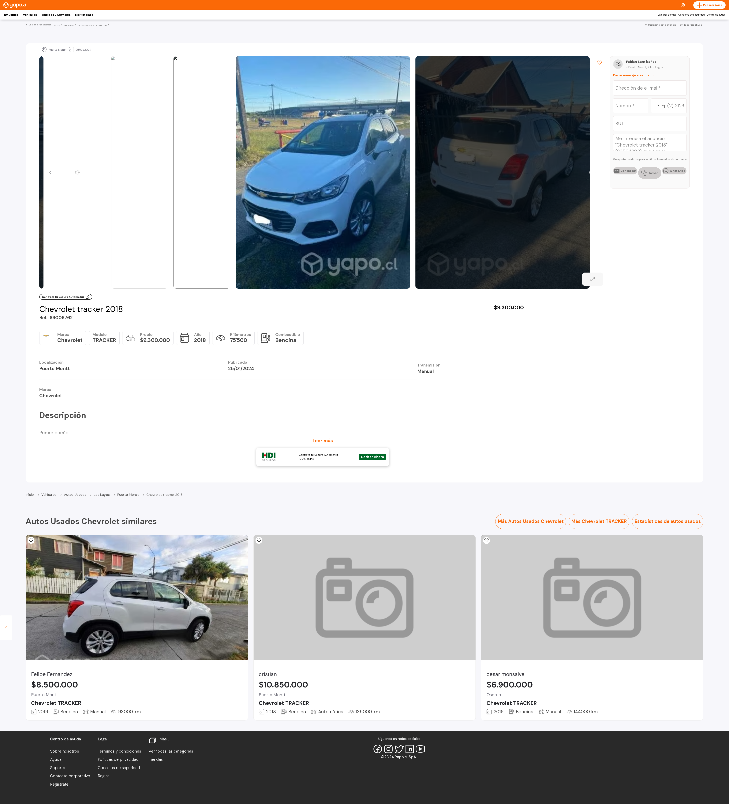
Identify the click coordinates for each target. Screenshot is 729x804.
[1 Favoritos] (599, 62)
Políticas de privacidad (118, 759)
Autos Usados (75, 494)
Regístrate (59, 784)
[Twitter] (399, 749)
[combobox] (656, 106)
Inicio (30, 494)
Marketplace (84, 15)
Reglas (104, 776)
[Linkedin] (409, 749)
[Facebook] (377, 749)
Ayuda (56, 759)
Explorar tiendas (667, 14)
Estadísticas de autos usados (667, 521)
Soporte (57, 767)
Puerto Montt (128, 494)
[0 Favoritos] (258, 540)
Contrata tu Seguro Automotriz (63, 297)
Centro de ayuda (716, 14)
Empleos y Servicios (56, 15)
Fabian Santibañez (641, 61)
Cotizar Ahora (372, 457)
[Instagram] (388, 749)
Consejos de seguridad (691, 14)
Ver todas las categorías (171, 751)
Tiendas (156, 759)
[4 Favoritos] (31, 540)
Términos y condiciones (119, 751)
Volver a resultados (40, 24)
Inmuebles (10, 15)
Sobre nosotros (64, 751)
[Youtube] (420, 749)
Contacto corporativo (70, 776)
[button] (50, 172)
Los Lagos (102, 494)
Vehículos (30, 15)
